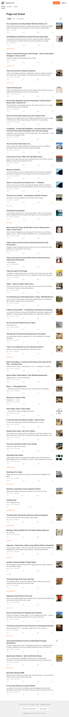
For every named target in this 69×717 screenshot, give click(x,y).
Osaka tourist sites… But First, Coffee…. (21, 431)
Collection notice (45, 704)
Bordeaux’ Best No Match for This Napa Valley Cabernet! (27, 530)
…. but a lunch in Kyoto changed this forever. (20, 411)
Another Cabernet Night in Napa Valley (21, 562)
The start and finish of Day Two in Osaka (21, 444)
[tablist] (15, 19)
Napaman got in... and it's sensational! (18, 377)
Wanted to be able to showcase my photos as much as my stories (26, 491)
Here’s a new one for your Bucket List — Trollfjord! (25, 182)
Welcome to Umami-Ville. (16, 397)
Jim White (14, 30)
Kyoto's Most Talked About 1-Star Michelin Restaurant (26, 375)
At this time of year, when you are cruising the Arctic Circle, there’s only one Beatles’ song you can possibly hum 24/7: (29, 160)
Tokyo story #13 (11, 325)
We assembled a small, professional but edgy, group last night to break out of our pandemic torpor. (29, 565)
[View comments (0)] (23, 79)
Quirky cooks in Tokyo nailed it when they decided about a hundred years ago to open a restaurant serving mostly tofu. (29, 300)
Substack (25, 713)
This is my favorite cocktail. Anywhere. (21, 71)
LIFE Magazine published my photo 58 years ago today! (27, 37)
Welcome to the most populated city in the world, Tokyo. (23, 349)
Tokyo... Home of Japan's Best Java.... (20, 284)
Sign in (64, 3)
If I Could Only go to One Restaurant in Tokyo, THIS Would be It (29, 297)
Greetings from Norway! (15, 211)
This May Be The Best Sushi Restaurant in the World (26, 334)
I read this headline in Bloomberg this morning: (21, 58)
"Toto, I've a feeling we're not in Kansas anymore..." (25, 347)
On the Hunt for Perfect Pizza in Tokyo (20, 323)
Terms (37, 704)
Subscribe (56, 3)
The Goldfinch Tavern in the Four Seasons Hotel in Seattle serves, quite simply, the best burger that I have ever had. (28, 582)
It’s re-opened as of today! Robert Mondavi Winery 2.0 (26, 24)
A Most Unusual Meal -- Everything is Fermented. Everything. (29, 310)
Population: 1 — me (12, 400)
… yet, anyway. (11, 262)
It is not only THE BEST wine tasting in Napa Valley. (22, 517)
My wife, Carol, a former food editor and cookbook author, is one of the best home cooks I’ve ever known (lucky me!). (30, 676)
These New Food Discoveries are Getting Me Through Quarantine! (26, 642)
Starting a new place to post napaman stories (23, 489)
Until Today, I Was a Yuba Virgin (18, 409)
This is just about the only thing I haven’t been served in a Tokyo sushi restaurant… (28, 259)
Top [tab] (14, 19)
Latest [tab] (9, 19)
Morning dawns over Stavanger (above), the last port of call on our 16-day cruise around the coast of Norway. (29, 106)
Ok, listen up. (10, 532)
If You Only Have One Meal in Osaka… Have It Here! (25, 420)
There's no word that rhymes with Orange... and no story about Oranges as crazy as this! (30, 55)
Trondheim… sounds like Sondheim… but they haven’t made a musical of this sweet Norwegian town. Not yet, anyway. (29, 130)
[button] (3, 7)
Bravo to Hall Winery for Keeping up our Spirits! (24, 613)
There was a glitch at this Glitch (16, 446)
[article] (34, 28)
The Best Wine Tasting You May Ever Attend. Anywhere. (27, 515)
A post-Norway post (14, 88)
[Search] (61, 19)
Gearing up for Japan (14, 472)
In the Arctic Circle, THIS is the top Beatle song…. (24, 157)
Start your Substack (30, 709)
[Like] (7, 496)
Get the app (43, 709)
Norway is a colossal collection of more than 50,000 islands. (25, 198)
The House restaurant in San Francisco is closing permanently (30, 626)
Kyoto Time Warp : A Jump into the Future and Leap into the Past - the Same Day (28, 363)
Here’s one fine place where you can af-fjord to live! (25, 116)
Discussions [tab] (20, 19)
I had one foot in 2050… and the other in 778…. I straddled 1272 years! (28, 366)
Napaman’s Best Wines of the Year (19, 596)
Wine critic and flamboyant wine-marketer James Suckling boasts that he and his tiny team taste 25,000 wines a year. (30, 599)
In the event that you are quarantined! (20, 686)
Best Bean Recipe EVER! (15, 673)
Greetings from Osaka (14, 455)
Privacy (32, 704)
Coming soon (11, 500)
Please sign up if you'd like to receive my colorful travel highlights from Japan (28, 475)
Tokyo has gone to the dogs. (17, 271)
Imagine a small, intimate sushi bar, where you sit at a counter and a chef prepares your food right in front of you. (29, 248)
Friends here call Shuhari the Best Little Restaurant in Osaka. (25, 422)
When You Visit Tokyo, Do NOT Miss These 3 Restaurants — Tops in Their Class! (28, 229)
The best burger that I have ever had (20, 579)
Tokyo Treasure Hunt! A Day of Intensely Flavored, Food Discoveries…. (27, 244)
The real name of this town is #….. (19, 144)
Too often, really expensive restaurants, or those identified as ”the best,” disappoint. (28, 337)
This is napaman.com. (13, 502)
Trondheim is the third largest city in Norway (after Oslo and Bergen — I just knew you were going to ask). (30, 134)
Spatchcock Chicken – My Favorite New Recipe (24, 656)
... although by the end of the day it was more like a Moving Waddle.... (28, 389)
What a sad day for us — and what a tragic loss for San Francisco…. (27, 628)
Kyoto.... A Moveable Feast (16, 386)
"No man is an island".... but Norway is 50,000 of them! (26, 195)
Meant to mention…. (14, 170)
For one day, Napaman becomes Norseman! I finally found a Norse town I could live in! (28, 102)
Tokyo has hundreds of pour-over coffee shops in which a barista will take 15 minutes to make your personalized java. (29, 287)
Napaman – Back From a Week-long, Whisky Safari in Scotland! (30, 545)
